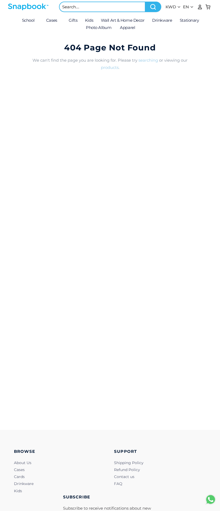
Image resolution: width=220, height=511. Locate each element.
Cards (19, 476)
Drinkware (24, 483)
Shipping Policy (129, 462)
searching (148, 60)
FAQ (118, 483)
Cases (19, 469)
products (110, 67)
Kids (18, 490)
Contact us (124, 476)
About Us (22, 462)
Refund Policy (127, 469)
